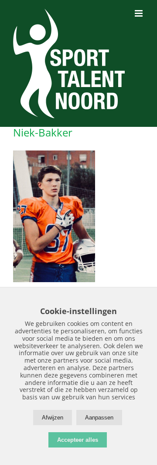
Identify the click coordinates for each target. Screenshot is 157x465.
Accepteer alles (77, 440)
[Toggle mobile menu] (139, 13)
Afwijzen (52, 417)
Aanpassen (99, 417)
